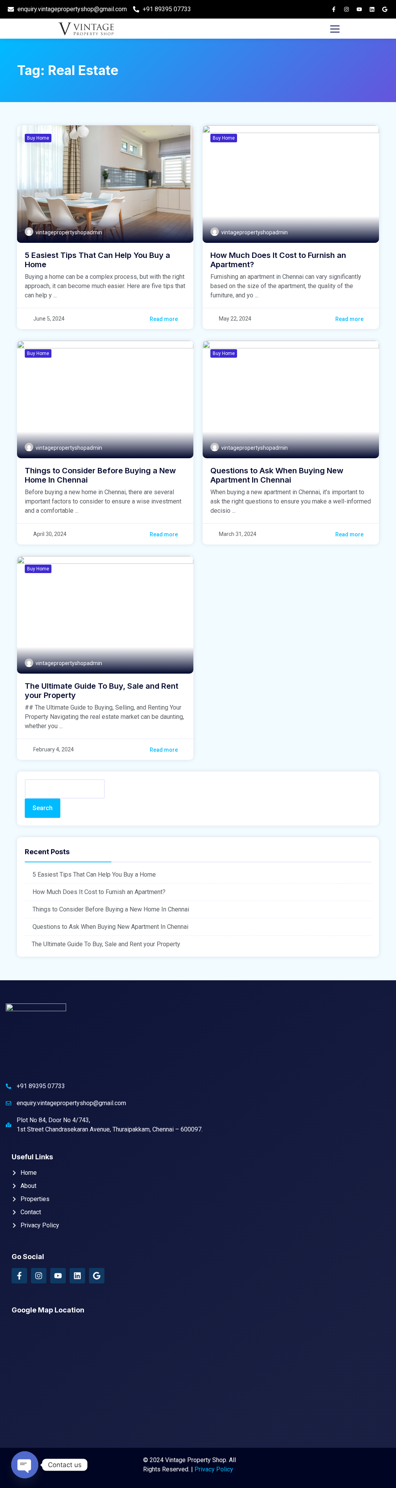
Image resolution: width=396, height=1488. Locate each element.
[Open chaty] (24, 1464)
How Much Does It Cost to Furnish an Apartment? (99, 892)
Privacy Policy (214, 1469)
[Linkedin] (372, 9)
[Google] (384, 9)
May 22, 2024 (235, 319)
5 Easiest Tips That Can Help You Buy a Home (94, 874)
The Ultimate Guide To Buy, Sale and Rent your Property (106, 944)
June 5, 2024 (49, 319)
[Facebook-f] (333, 9)
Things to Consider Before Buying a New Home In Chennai (110, 909)
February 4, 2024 (53, 749)
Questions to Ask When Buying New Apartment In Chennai (110, 926)
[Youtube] (359, 9)
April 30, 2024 (50, 534)
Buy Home (38, 138)
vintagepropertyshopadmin (69, 232)
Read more (164, 319)
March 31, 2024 (237, 534)
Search (42, 808)
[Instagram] (346, 9)
